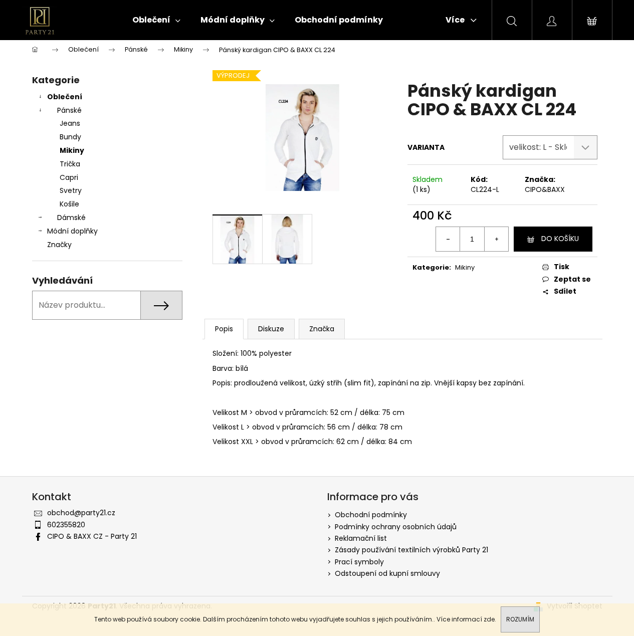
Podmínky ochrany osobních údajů (396, 527)
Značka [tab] (321, 329)
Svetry (71, 190)
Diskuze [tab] (271, 329)
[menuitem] (156, 20)
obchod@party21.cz (81, 513)
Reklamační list (361, 538)
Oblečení (64, 97)
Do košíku (560, 239)
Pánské (69, 110)
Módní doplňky (72, 231)
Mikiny (72, 150)
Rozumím (520, 619)
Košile (69, 204)
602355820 (66, 525)
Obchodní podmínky (371, 515)
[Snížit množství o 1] (448, 239)
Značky (59, 245)
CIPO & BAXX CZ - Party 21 (92, 536)
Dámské (71, 218)
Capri (69, 177)
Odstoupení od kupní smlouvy (387, 573)
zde (489, 619)
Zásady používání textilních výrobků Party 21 (411, 550)
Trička (70, 164)
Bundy (70, 137)
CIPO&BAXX (545, 189)
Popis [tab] (224, 329)
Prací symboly (359, 562)
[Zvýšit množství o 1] (496, 239)
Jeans (70, 123)
